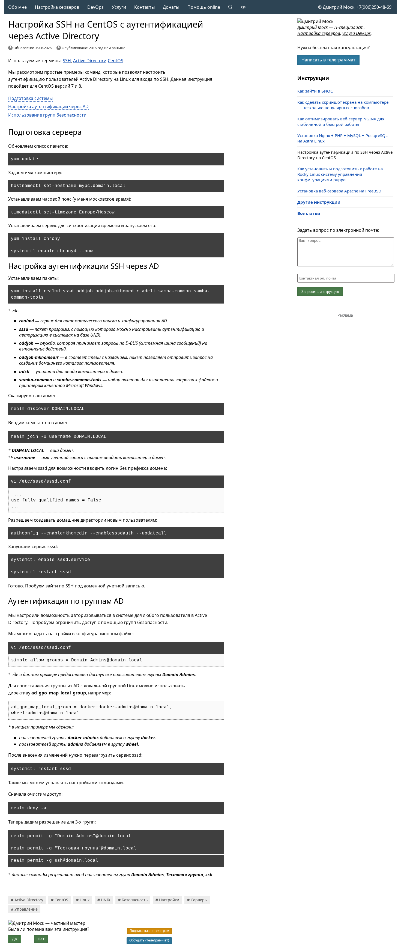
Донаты (171, 7)
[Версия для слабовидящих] (243, 7)
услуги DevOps (356, 33)
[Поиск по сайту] (230, 7)
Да (14, 938)
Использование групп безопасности (47, 115)
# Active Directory (27, 899)
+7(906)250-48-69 (372, 7)
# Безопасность (133, 899)
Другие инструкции (318, 202)
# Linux (82, 899)
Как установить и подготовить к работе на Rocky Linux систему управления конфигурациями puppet (340, 174)
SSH (67, 61)
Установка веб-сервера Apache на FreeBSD (339, 191)
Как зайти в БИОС (315, 91)
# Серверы (197, 899)
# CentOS (59, 899)
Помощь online (203, 7)
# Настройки (167, 899)
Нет (41, 938)
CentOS (115, 61)
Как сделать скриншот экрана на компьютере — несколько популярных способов (342, 104)
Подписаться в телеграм (149, 930)
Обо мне (17, 7)
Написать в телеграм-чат (328, 60)
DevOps (95, 7)
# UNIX (103, 899)
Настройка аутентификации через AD (48, 106)
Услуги (119, 7)
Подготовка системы (30, 98)
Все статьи (308, 213)
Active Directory (89, 61)
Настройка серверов (57, 7)
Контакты (144, 7)
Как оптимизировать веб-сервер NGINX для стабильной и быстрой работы (340, 121)
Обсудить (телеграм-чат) (149, 940)
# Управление (24, 909)
